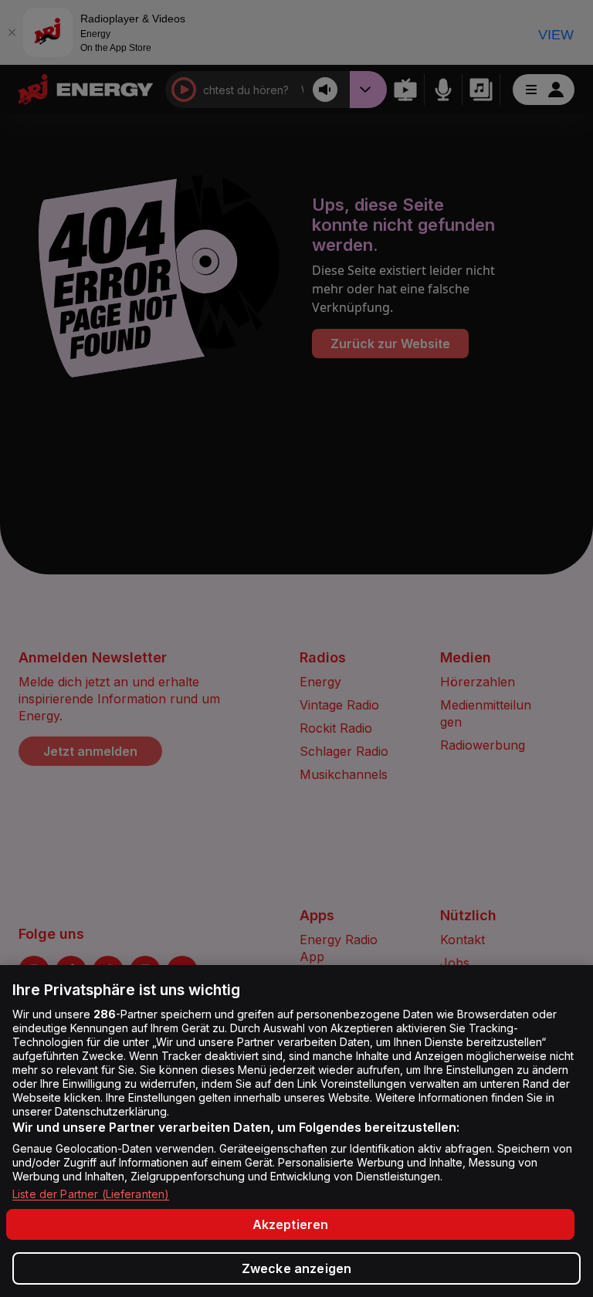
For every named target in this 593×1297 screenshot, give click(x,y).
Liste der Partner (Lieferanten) (90, 1193)
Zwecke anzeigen (296, 1268)
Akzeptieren (290, 1224)
